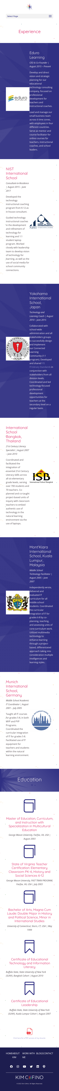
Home (9, 1053)
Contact (48, 1053)
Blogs (39, 1053)
